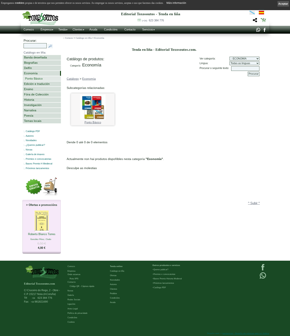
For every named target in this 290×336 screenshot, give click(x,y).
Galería (71, 295)
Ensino (28, 89)
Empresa (46, 29)
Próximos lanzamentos (37, 168)
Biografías (31, 62)
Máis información (176, 2)
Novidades (31, 140)
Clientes (78, 29)
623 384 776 (153, 20)
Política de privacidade (77, 313)
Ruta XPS (74, 279)
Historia (29, 99)
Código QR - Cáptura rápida (82, 286)
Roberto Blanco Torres (41, 241)
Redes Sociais (74, 300)
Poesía (28, 115)
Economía (31, 73)
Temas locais (32, 121)
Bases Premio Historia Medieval (167, 279)
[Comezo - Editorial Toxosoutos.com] (40, 18)
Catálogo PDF (33, 131)
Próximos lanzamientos (163, 283)
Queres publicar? (160, 270)
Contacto (129, 29)
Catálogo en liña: (35, 52)
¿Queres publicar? (35, 145)
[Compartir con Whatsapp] (258, 31)
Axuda (93, 29)
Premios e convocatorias (38, 159)
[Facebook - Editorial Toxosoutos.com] (264, 31)
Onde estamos (74, 274)
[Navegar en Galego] (252, 13)
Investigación (33, 105)
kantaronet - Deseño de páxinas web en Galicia (245, 333)
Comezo (29, 29)
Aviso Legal (73, 309)
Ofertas (113, 275)
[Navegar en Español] (262, 13)
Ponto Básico (34, 78)
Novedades (115, 280)
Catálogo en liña (84, 38)
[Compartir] (254, 21)
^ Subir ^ (254, 203)
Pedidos (113, 293)
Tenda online (116, 266)
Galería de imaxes (35, 154)
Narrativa (30, 110)
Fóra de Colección (36, 94)
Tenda (62, 29)
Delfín (28, 68)
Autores (30, 136)
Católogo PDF (159, 287)
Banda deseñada (35, 57)
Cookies (71, 322)
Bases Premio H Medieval (39, 163)
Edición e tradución (37, 83)
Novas (29, 149)
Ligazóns (71, 304)
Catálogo (73, 78)
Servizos (147, 29)
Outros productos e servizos (166, 265)
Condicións (111, 29)
